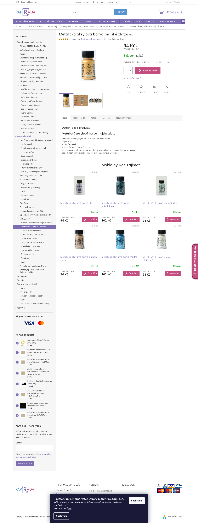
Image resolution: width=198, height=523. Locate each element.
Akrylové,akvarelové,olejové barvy (36, 222)
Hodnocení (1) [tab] (79, 117)
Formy (23, 288)
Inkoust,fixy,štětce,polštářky (33, 211)
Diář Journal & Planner (29, 120)
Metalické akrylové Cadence (34, 226)
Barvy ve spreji (27, 254)
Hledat (120, 12)
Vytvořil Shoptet (175, 517)
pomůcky (25, 199)
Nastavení (61, 516)
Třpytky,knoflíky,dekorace (32, 81)
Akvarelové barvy (29, 238)
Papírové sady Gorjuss (30, 105)
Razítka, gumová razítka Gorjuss (35, 89)
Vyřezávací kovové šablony (32, 50)
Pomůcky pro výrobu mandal (33, 148)
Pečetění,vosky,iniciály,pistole (33, 77)
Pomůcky (24, 203)
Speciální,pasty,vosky (30, 246)
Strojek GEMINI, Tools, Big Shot (33, 46)
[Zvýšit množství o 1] (133, 69)
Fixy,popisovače (28, 183)
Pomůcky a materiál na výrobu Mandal (36, 140)
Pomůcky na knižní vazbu (31, 175)
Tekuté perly (27, 163)
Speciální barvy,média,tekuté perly (35, 214)
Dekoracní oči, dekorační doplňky (34, 303)
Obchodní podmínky (82, 2)
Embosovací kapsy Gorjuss (32, 93)
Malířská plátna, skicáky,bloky (33, 266)
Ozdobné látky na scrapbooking (34, 132)
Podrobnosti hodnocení (91, 39)
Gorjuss (23, 85)
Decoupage (22, 276)
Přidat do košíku (149, 70)
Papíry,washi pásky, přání (31, 61)
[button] (79, 219)
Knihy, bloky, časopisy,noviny (33, 73)
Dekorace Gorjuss (28, 116)
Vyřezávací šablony (29, 97)
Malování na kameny (29, 179)
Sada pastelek (27, 156)
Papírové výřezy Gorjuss (31, 101)
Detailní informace (131, 78)
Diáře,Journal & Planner (31, 124)
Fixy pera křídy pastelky (31, 250)
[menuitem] (28, 21)
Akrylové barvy (27, 195)
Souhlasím (136, 500)
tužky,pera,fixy (27, 152)
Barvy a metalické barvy (32, 167)
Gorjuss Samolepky (29, 109)
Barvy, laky (25, 218)
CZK (167, 2)
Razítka (23, 54)
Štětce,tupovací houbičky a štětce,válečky (32, 271)
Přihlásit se (25, 463)
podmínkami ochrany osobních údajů (34, 456)
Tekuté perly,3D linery (30, 187)
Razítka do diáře (28, 128)
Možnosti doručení (161, 62)
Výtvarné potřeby (25, 136)
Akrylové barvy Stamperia (33, 242)
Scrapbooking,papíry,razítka (29, 42)
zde (70, 508)
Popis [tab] (64, 117)
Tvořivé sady (26, 292)
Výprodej (21, 307)
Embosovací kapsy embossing (33, 57)
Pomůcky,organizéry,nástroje (33, 69)
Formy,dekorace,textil (27, 284)
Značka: (114, 39)
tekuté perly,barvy (29, 160)
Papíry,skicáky (27, 144)
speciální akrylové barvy (32, 234)
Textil (22, 299)
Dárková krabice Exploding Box (33, 65)
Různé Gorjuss (27, 112)
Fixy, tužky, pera (27, 207)
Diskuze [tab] (94, 117)
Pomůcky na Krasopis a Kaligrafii (34, 171)
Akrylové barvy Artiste (31, 230)
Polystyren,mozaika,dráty (31, 295)
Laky (23, 191)
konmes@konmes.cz (102, 490)
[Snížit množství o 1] (133, 72)
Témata (20, 280)
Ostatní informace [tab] (123, 117)
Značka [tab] (106, 117)
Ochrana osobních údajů (107, 2)
